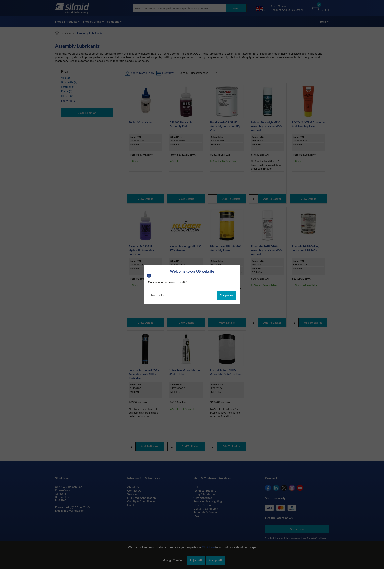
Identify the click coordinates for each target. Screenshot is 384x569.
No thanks (157, 295)
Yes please (226, 295)
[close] (149, 275)
